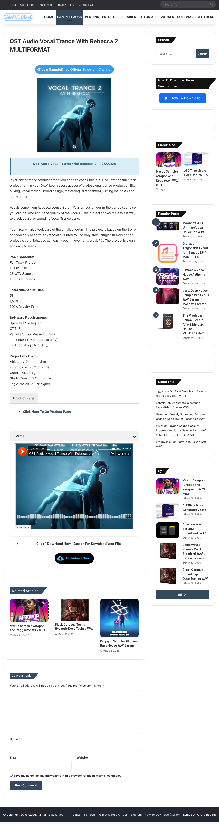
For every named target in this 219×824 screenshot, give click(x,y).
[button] (74, 558)
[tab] (24, 398)
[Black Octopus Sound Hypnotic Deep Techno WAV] (74, 610)
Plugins (92, 17)
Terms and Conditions (19, 4)
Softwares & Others (195, 17)
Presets (109, 17)
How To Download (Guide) (162, 814)
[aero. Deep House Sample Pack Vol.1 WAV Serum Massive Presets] (167, 296)
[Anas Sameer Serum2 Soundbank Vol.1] (167, 530)
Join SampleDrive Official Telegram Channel (76, 69)
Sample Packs (69, 17)
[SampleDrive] (18, 17)
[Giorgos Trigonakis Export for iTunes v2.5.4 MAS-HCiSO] (167, 253)
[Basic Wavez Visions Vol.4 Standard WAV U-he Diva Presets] (167, 551)
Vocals (167, 17)
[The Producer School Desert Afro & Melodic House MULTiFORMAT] (167, 321)
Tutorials (148, 17)
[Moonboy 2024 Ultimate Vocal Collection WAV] (167, 226)
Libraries (128, 17)
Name (15, 739)
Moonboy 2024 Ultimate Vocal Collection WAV (193, 227)
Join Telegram (132, 814)
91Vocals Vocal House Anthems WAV (194, 274)
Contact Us (86, 4)
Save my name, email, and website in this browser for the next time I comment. (67, 775)
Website (82, 757)
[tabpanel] (74, 411)
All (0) (182, 594)
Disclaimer (45, 4)
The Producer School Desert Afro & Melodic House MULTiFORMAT (193, 324)
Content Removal (84, 814)
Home (49, 17)
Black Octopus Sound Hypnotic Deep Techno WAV (195, 574)
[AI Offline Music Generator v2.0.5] (196, 159)
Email (15, 757)
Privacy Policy (65, 4)
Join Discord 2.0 (109, 814)
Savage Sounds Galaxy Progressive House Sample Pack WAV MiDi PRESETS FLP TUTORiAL (181, 430)
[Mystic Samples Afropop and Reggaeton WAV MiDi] (29, 610)
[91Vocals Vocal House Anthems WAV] (167, 276)
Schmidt (161, 402)
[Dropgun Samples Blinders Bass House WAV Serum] (119, 618)
